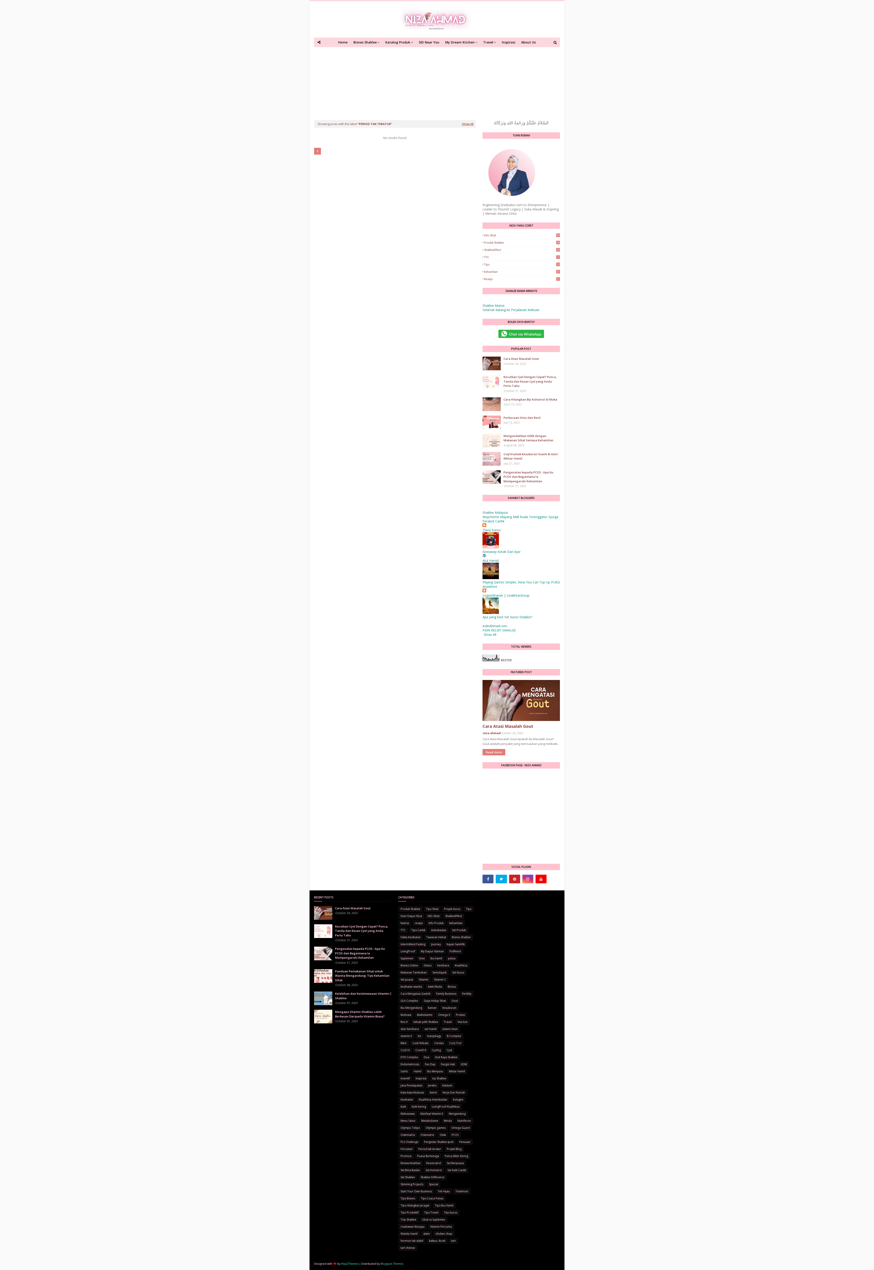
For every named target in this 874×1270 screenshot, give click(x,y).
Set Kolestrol (434, 1170)
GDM (464, 1064)
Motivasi (406, 1015)
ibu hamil (436, 958)
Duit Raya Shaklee (446, 1057)
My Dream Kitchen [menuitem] (460, 42)
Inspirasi (421, 1078)
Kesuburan (449, 1008)
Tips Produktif (410, 1212)
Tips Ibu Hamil (444, 1205)
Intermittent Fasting (413, 944)
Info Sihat (521, 235)
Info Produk (436, 923)
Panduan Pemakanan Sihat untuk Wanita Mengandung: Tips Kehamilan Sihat (362, 975)
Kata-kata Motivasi (412, 1092)
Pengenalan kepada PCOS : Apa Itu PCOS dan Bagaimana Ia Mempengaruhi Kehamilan (528, 476)
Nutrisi (405, 923)
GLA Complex (409, 1001)
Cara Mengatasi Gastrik (415, 994)
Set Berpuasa (455, 1163)
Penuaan (464, 1142)
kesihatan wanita (411, 987)
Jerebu (432, 1085)
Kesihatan (407, 1099)
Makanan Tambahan (414, 972)
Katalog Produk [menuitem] (397, 42)
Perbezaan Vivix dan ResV (522, 418)
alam (426, 1234)
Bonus (452, 987)
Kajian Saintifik (456, 944)
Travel (448, 1022)
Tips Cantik (418, 930)
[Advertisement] (437, 81)
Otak (443, 1135)
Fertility (466, 994)
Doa (426, 1057)
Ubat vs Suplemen (433, 1219)
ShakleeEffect (521, 250)
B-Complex (454, 1036)
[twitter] (501, 879)
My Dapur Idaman (432, 951)
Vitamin (423, 979)
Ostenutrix (427, 1135)
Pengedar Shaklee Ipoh (439, 1142)
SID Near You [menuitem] (429, 42)
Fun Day (430, 1064)
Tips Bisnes (408, 1198)
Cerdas (439, 1043)
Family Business (446, 994)
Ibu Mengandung (411, 1008)
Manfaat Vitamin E (431, 1114)
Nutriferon (464, 1121)
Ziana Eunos (492, 530)
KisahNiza (461, 965)
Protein (460, 1015)
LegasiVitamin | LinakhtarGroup (506, 595)
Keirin (433, 1092)
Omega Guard (460, 1128)
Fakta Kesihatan (411, 937)
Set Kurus (458, 972)
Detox (428, 965)
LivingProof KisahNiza (446, 1107)
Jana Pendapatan (411, 1085)
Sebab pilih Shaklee (425, 1022)
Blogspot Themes (392, 1264)
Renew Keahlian (411, 1163)
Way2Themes (349, 1264)
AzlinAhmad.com (495, 626)
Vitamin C (440, 979)
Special (433, 1184)
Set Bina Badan (410, 1170)
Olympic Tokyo (410, 1128)
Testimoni (461, 1191)
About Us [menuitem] (528, 42)
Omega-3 (444, 1015)
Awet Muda (435, 987)
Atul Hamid (491, 560)
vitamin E (406, 1036)
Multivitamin (424, 1015)
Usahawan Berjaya (412, 1227)
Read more (494, 752)
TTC (521, 257)
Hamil (417, 1071)
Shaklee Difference (433, 1177)
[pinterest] (514, 879)
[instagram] (527, 879)
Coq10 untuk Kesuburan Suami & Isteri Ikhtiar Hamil (530, 456)
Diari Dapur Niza (411, 916)
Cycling (436, 1050)
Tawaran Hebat (436, 937)
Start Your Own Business (416, 1191)
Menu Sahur (408, 1121)
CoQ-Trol (455, 1043)
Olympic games (436, 1128)
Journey (436, 944)
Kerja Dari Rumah (454, 1092)
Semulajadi (439, 972)
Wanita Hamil (409, 1234)
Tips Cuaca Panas (432, 1198)
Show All (467, 124)
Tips (521, 264)
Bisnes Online (409, 965)
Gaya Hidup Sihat (435, 1001)
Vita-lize (462, 1022)
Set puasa (407, 979)
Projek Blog (454, 1149)
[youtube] (541, 879)
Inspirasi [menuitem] (508, 42)
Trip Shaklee (408, 1219)
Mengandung (457, 1114)
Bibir (404, 1043)
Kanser (432, 1008)
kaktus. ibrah (437, 1241)
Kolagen (458, 1099)
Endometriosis (410, 1064)
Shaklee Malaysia (495, 512)
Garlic (404, 1071)
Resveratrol (433, 1163)
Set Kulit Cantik (456, 1170)
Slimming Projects (412, 1184)
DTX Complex (409, 1057)
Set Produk (459, 930)
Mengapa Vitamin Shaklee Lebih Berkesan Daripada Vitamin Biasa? (360, 1014)
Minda (448, 1121)
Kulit (403, 1107)
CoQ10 (405, 1050)
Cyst (449, 1050)
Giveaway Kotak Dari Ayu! (501, 551)
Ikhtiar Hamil (457, 1071)
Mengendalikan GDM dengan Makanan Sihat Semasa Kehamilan (528, 438)
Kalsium (447, 1085)
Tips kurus (450, 1212)
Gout (455, 1001)
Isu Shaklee (439, 1078)
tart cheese (408, 1248)
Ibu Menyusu (435, 1071)
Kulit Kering (419, 1107)
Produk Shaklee (521, 243)
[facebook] (488, 879)
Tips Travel (431, 1212)
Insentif (405, 1078)
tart (453, 1241)
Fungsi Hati (448, 1064)
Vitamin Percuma (441, 1227)
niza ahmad (492, 733)
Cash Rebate (420, 1043)
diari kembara (410, 1029)
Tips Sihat (432, 909)
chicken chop (443, 1234)
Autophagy (434, 1036)
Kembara (443, 965)
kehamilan (521, 272)
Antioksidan (438, 930)
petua (451, 958)
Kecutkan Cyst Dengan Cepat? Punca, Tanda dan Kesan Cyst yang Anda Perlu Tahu (530, 381)
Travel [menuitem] (488, 42)
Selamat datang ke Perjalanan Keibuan (511, 310)
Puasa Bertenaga (428, 1156)
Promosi (406, 1156)
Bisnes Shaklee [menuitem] (365, 42)
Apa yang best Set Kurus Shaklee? (507, 617)
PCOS (455, 1135)
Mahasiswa (408, 1114)
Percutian (407, 1149)
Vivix (422, 958)
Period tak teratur (429, 1149)
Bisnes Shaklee (461, 937)
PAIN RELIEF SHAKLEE (499, 630)
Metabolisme (429, 1121)
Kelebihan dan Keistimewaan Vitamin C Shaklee (363, 995)
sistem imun (450, 1029)
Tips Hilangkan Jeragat (415, 1205)
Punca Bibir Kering (456, 1156)
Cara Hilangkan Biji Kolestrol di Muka (530, 399)
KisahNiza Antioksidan (433, 1099)
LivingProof (408, 951)
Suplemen (407, 958)
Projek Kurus (452, 909)
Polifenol (455, 951)
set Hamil (430, 1029)
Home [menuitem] (343, 42)
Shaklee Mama (493, 305)
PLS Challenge (409, 1142)
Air (419, 1036)
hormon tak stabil (412, 1241)
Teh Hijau (444, 1191)
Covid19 (420, 1050)
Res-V (404, 1022)
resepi (521, 279)
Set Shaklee (408, 1177)
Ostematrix (408, 1135)
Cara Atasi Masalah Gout (521, 359)
